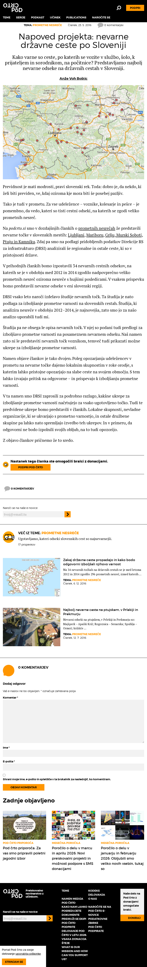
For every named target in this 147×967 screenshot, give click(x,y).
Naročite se (101, 17)
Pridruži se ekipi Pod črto (74, 921)
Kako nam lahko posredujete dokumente (74, 911)
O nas (92, 898)
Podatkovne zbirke (97, 921)
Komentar (10, 697)
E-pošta (9, 761)
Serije (20, 17)
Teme (6, 17)
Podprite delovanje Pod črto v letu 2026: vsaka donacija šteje (74, 935)
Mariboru (94, 235)
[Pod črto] (13, 7)
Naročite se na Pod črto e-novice (99, 911)
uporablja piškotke (28, 953)
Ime (6, 747)
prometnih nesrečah (96, 228)
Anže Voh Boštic (73, 78)
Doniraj (134, 918)
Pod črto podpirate (96, 929)
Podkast (37, 17)
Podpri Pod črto (30, 467)
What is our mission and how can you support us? (75, 953)
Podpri (135, 8)
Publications (76, 17)
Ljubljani (76, 235)
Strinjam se (14, 962)
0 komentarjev (113, 25)
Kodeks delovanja (96, 892)
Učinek (55, 17)
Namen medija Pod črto (72, 900)
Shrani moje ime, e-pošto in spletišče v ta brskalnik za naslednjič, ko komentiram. (57, 779)
